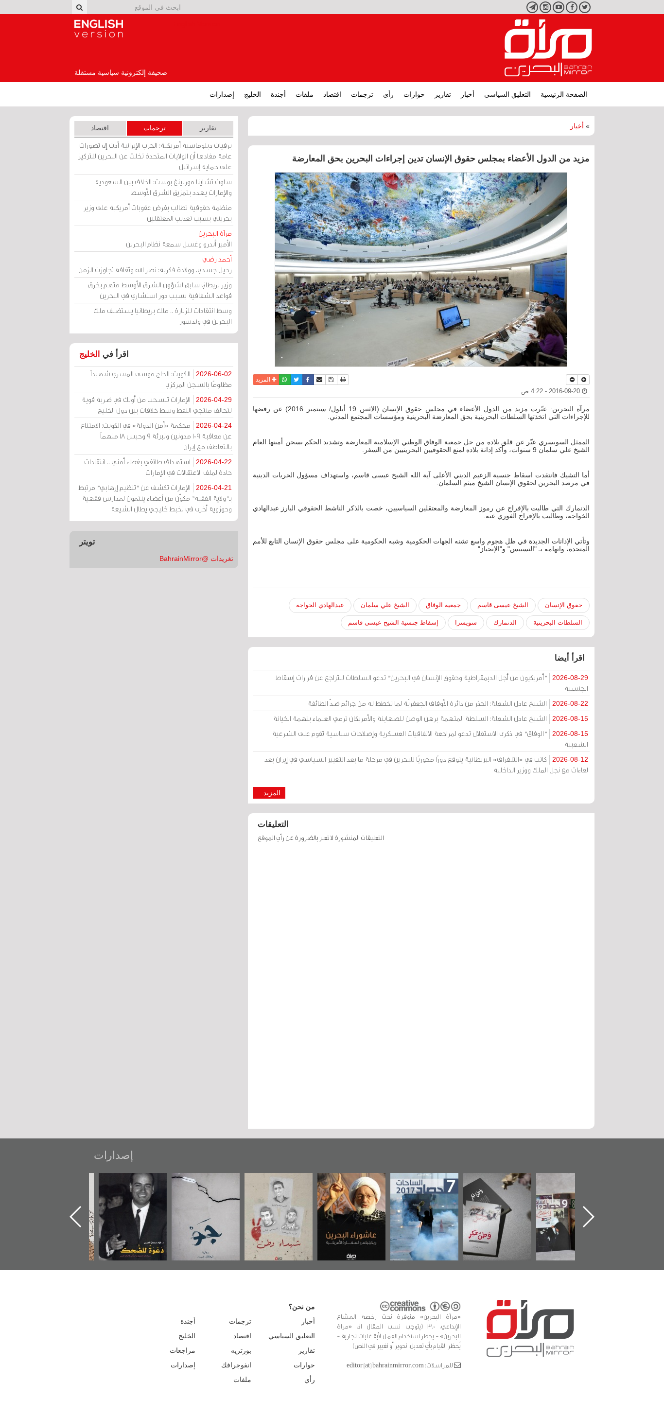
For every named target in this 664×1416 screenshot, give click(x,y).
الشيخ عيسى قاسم (502, 605)
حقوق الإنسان (563, 605)
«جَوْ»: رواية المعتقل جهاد (283, 1189)
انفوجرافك (236, 1365)
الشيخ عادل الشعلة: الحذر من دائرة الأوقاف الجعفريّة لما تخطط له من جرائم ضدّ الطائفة (448, 703)
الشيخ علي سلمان (385, 605)
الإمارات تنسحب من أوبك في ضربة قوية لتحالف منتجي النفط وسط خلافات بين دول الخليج (157, 404)
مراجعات (182, 1350)
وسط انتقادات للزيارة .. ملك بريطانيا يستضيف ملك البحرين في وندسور (162, 315)
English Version (98, 28)
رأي (388, 94)
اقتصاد (332, 94)
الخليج (252, 94)
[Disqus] (421, 990)
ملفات (305, 94)
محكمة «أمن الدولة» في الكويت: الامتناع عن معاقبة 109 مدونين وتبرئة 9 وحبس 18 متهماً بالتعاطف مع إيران (156, 436)
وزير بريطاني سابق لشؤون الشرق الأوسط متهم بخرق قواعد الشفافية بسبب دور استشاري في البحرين (160, 290)
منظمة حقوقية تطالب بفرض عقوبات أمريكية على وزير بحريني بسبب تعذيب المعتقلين (158, 212)
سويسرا (466, 622)
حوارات (414, 94)
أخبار (467, 94)
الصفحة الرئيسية (564, 94)
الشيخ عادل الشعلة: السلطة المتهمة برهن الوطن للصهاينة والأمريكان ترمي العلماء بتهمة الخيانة (430, 718)
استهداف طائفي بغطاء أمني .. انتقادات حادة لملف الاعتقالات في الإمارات (158, 466)
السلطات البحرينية (557, 622)
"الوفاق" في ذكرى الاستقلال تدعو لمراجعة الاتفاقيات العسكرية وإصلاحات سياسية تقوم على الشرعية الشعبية (430, 738)
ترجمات (362, 94)
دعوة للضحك (211, 1183)
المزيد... (269, 793)
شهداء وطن (357, 1183)
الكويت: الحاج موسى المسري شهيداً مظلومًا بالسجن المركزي (161, 378)
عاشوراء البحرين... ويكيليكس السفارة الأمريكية (430, 1195)
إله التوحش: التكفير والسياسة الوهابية (138, 1189)
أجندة (278, 94)
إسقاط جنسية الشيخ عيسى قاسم (393, 622)
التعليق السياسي (507, 94)
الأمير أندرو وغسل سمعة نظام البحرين (179, 238)
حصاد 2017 (502, 1183)
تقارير (443, 94)
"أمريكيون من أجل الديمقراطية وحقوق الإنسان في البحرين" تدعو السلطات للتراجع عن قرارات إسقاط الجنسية (432, 682)
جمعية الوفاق (443, 605)
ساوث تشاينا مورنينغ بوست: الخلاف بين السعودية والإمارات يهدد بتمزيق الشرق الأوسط (163, 186)
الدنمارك (505, 622)
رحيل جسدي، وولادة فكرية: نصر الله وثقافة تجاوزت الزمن (155, 264)
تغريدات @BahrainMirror (196, 558)
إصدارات (222, 94)
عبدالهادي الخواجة (320, 605)
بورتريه (241, 1350)
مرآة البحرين (548, 48)
